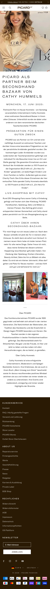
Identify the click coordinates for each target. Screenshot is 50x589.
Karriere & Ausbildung (12, 482)
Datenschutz (7, 521)
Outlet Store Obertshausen (14, 439)
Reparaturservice (10, 451)
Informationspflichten (11, 526)
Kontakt (6, 408)
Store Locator (8, 430)
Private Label (8, 487)
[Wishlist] (43, 7)
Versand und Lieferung (12, 417)
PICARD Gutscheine (11, 426)
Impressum (7, 517)
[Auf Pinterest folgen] (16, 561)
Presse (5, 469)
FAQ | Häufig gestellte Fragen (15, 412)
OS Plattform (8, 530)
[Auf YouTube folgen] (22, 561)
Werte (5, 460)
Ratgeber (6, 478)
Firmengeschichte (10, 456)
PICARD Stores (9, 434)
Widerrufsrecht (9, 503)
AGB (4, 512)
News (4, 473)
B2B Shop (6, 491)
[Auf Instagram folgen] (10, 561)
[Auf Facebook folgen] (3, 561)
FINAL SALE (13, 2)
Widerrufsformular (10, 508)
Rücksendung (8, 421)
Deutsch (31, 568)
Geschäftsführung (10, 465)
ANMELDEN (17, 552)
